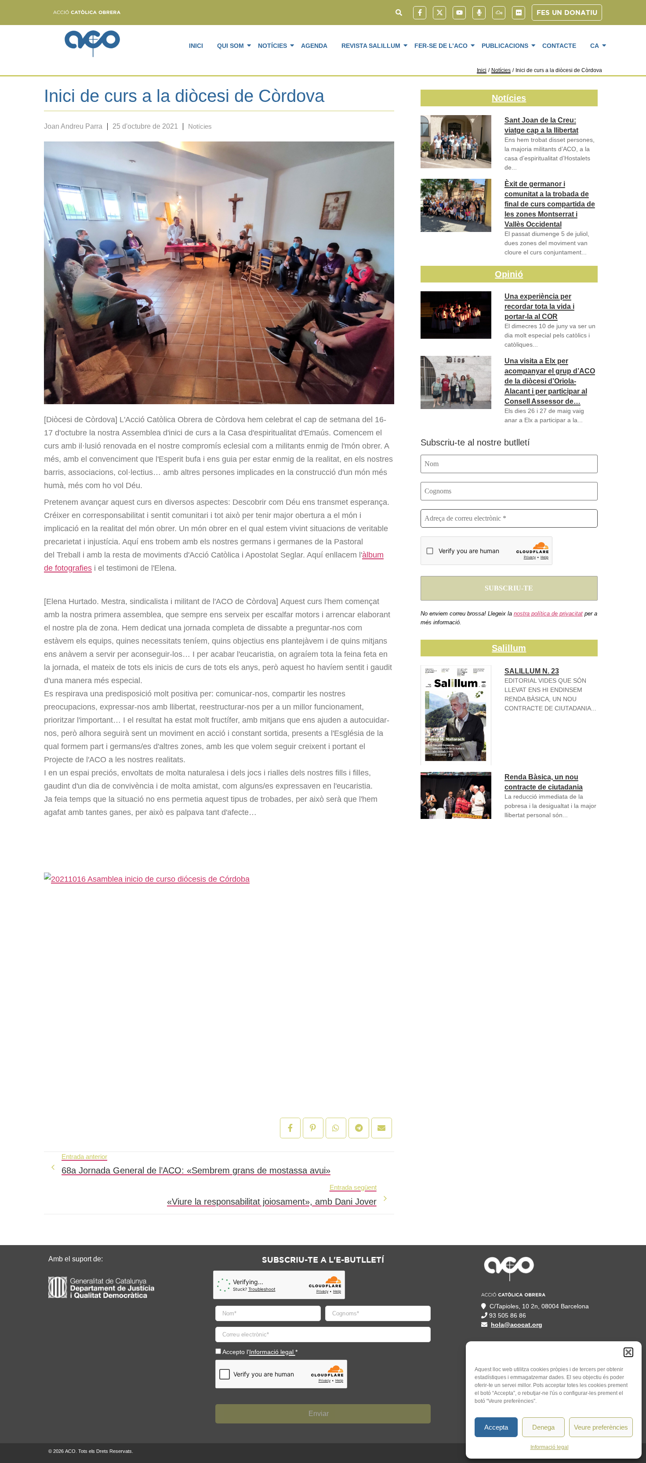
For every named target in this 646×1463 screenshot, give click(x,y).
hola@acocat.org (516, 1324)
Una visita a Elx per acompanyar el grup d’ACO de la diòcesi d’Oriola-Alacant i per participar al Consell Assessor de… (549, 381)
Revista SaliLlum (370, 45)
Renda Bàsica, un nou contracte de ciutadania (543, 782)
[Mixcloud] (498, 12)
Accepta (496, 1427)
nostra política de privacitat (548, 613)
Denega (543, 1427)
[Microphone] (479, 12)
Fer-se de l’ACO (441, 45)
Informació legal (549, 1447)
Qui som (230, 45)
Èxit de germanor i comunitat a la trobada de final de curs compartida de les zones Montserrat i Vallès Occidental (549, 204)
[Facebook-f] (419, 12)
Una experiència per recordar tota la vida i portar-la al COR (539, 306)
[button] (628, 1352)
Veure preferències (601, 1427)
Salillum (509, 648)
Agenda (314, 45)
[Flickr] (518, 12)
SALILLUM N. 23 (531, 671)
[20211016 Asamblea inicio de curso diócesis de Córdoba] (219, 978)
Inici (196, 45)
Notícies (272, 45)
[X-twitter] (439, 12)
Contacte (559, 45)
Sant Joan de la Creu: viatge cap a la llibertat (541, 125)
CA (594, 45)
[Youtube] (459, 12)
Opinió (509, 274)
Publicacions (505, 45)
